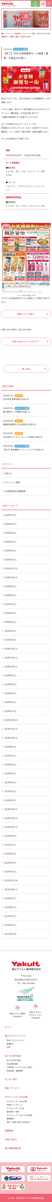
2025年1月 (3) (10, 639)
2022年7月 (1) (10, 844)
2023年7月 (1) (10, 755)
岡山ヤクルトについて (15, 1035)
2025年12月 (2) (10, 568)
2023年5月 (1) (10, 773)
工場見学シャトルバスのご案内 (19, 1067)
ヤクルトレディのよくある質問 (19, 1115)
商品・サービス (12, 1087)
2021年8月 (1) (10, 907)
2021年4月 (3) (10, 933)
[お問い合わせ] (43, 4)
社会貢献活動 (12, 1063)
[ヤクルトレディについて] (35, 4)
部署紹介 (10, 1043)
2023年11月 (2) (10, 728)
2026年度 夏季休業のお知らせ (16, 399)
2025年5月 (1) (10, 621)
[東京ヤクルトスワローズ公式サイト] (13, 1176)
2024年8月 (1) (10, 684)
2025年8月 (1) (10, 595)
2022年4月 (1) (10, 862)
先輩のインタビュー (15, 1104)
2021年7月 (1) (10, 916)
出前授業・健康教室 (15, 1070)
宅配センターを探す (25, 313)
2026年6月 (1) (10, 523)
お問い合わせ (11, 1139)
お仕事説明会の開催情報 (15, 491)
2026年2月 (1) (10, 550)
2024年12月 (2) (10, 648)
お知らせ (19, 395)
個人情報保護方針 (13, 1148)
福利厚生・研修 (13, 1111)
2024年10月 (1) (10, 666)
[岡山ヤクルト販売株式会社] (26, 966)
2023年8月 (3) (10, 746)
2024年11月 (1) (10, 657)
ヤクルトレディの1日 (15, 1108)
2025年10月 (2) (10, 577)
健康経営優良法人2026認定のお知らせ (19, 424)
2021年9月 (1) (10, 898)
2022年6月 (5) (10, 853)
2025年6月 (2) (10, 612)
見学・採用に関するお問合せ (18, 1122)
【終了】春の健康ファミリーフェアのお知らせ (23, 449)
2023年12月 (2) (10, 719)
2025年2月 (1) (10, 630)
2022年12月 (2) (10, 809)
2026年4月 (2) (10, 532)
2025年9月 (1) (10, 586)
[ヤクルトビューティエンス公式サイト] (39, 1176)
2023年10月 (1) (10, 737)
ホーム (8, 1026)
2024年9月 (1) (10, 675)
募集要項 (10, 1118)
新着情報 (17, 33)
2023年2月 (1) (10, 791)
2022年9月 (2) (10, 835)
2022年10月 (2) (10, 826)
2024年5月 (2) (10, 702)
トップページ (8, 33)
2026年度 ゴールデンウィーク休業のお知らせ (23, 436)
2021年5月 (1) (10, 924)
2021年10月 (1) (10, 889)
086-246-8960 (25, 329)
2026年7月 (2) (10, 514)
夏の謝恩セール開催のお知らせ (16, 411)
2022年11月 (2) (10, 818)
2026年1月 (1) (10, 559)
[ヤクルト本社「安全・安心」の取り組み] (13, 1185)
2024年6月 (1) (10, 693)
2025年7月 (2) (10, 604)
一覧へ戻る (25, 368)
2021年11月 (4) (10, 880)
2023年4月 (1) (10, 782)
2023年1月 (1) (10, 800)
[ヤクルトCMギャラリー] (39, 1167)
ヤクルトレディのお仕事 (16, 1096)
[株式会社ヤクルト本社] (13, 1167)
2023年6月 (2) (10, 764)
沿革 (8, 1047)
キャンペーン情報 (28, 33)
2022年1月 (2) (10, 871)
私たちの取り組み (13, 1055)
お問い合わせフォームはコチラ (25, 341)
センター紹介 (11, 1079)
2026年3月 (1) (10, 541)
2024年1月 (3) (10, 711)
